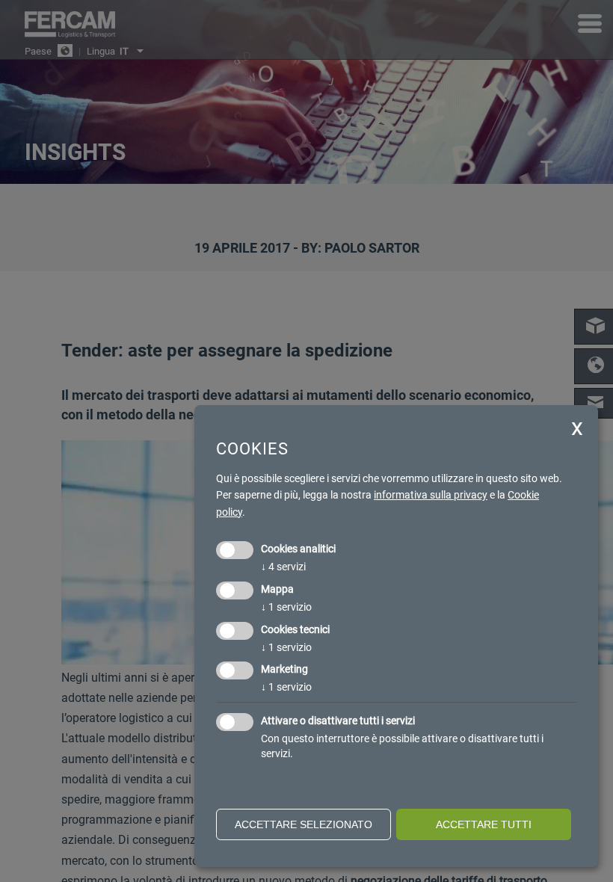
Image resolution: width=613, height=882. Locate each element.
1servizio (286, 607)
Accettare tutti (484, 824)
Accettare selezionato (303, 824)
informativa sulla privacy (430, 495)
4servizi (283, 567)
